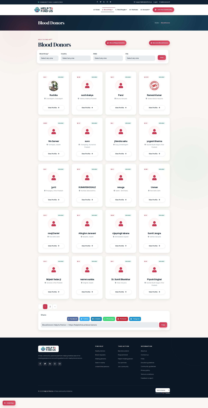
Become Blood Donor (160, 43)
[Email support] (60, 364)
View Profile (52, 108)
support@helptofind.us (144, 2)
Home (97, 10)
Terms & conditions (147, 374)
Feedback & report (147, 378)
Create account (164, 2)
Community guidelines (148, 366)
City (126, 54)
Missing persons (100, 359)
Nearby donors (100, 351)
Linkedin (97, 319)
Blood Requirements (117, 43)
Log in (156, 2)
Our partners (122, 363)
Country (64, 54)
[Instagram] (107, 1)
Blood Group (44, 54)
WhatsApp (110, 319)
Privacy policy (145, 370)
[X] (100, 1)
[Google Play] (110, 1)
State (95, 54)
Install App (10, 403)
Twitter (86, 319)
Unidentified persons (102, 366)
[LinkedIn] (104, 1)
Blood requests (100, 355)
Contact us (145, 355)
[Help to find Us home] (44, 10)
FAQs (142, 359)
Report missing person (125, 359)
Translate (167, 393)
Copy (163, 325)
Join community (123, 366)
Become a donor (123, 351)
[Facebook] (97, 1)
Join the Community (164, 10)
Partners (134, 10)
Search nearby (100, 363)
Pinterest (123, 319)
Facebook (73, 319)
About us (144, 351)
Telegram (136, 319)
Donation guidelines (147, 363)
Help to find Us (48, 391)
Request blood (123, 355)
